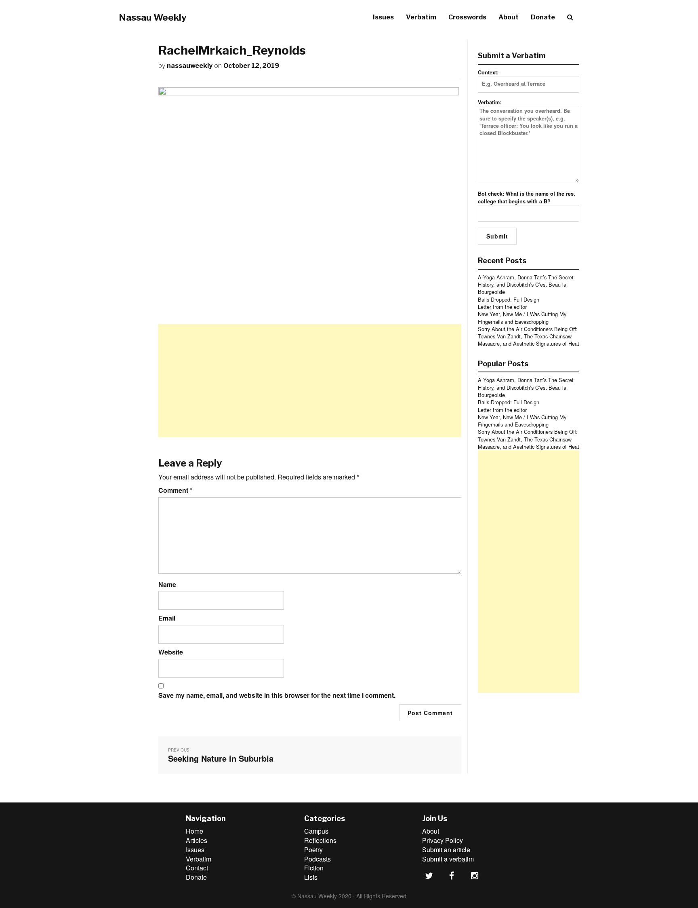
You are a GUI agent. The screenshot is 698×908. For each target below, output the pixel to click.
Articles (196, 840)
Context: (488, 72)
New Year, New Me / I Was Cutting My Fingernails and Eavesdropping (522, 317)
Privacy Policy (442, 840)
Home (194, 831)
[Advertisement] (309, 380)
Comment (175, 490)
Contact (197, 867)
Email (166, 618)
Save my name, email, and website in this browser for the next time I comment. (276, 695)
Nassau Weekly (153, 17)
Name (167, 584)
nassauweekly (189, 66)
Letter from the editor (502, 306)
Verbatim (421, 17)
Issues (383, 17)
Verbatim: (489, 102)
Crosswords (467, 17)
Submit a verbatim (448, 859)
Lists (310, 877)
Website (170, 652)
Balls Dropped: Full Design (508, 299)
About (508, 17)
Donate (543, 17)
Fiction (314, 867)
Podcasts (317, 859)
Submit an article (446, 849)
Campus (316, 831)
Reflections (320, 840)
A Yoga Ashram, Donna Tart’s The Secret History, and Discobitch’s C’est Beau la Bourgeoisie (526, 284)
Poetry (313, 849)
